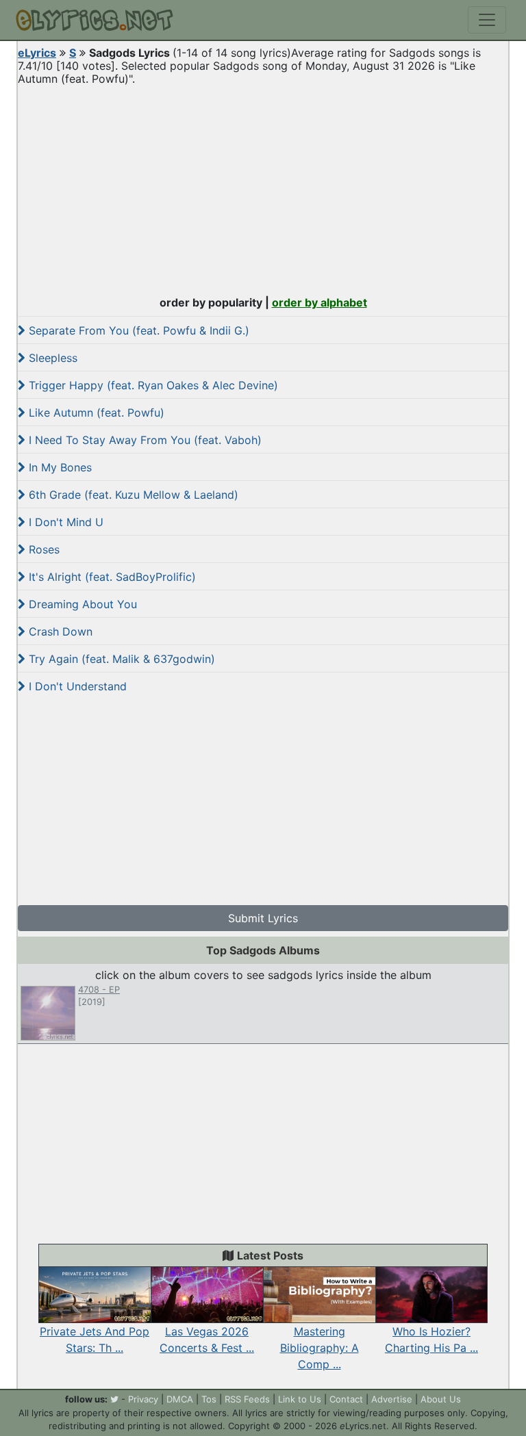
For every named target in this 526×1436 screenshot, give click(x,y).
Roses (42, 549)
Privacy (143, 1399)
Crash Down (58, 631)
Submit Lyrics (263, 918)
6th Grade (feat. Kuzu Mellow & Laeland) (131, 494)
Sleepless (51, 358)
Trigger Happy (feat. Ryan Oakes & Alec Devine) (151, 385)
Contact (346, 1399)
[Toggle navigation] (487, 20)
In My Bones (58, 467)
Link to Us (299, 1399)
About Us (441, 1399)
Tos (208, 1399)
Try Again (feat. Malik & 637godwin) (120, 659)
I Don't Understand (76, 686)
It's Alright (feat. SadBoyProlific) (110, 577)
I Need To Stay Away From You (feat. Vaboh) (143, 440)
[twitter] (114, 1399)
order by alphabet (319, 302)
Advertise (391, 1399)
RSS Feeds (247, 1399)
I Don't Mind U (64, 522)
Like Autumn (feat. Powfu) (94, 412)
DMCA (179, 1399)
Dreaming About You (81, 604)
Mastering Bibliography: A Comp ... (319, 1347)
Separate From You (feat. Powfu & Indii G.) (137, 330)
